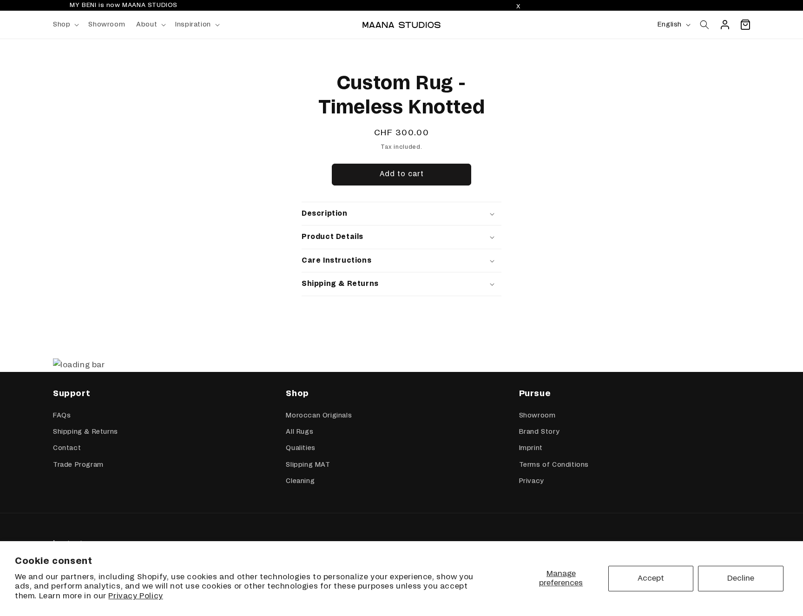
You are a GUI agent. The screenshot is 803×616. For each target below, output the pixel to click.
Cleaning (300, 481)
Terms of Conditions (554, 465)
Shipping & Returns (85, 432)
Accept (651, 578)
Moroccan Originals (319, 415)
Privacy (531, 481)
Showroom (537, 415)
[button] (65, 24)
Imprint (531, 448)
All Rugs (299, 432)
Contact (67, 448)
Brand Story (539, 432)
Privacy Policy (135, 596)
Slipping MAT (308, 465)
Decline (740, 578)
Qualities (300, 448)
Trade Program (78, 465)
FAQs (62, 415)
